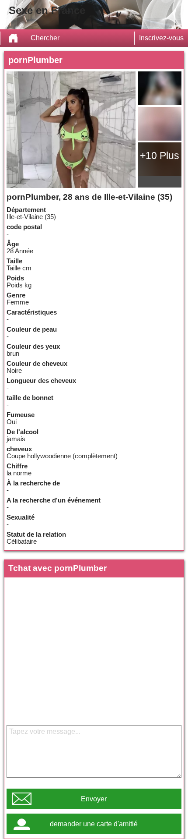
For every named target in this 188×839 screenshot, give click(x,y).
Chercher (45, 38)
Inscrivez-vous (161, 38)
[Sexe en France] (13, 38)
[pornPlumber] (71, 129)
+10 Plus (159, 155)
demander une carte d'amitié (94, 824)
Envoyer (94, 799)
